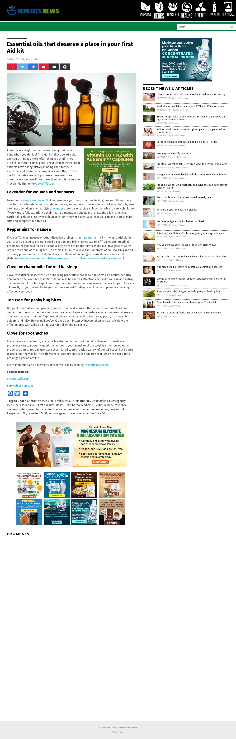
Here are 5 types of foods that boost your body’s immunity (189, 312)
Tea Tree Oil (97, 413)
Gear (68, 405)
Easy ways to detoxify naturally (174, 153)
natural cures (53, 409)
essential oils (28, 405)
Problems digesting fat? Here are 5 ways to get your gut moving (192, 164)
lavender (57, 208)
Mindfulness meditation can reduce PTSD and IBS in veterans (190, 106)
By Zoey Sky (174, 123)
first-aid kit (56, 405)
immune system (17, 409)
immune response (115, 405)
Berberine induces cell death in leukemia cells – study (187, 141)
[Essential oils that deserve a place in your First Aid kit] (33, 15)
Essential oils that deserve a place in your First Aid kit (186, 302)
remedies (34, 413)
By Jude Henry (175, 271)
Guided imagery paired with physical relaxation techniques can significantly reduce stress (191, 118)
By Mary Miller (175, 191)
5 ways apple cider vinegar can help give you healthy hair (188, 291)
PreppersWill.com (42, 183)
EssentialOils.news (96, 365)
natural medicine (74, 409)
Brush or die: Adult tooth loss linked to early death (185, 197)
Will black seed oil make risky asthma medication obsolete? (190, 267)
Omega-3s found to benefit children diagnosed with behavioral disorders (191, 280)
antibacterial (63, 401)
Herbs (98, 405)
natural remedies (97, 409)
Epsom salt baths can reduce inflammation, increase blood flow (191, 256)
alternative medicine (40, 401)
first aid (43, 405)
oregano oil (117, 409)
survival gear (57, 413)
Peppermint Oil (16, 413)
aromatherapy (82, 401)
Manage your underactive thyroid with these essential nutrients (191, 174)
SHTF (44, 413)
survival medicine (77, 413)
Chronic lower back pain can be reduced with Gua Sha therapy (191, 94)
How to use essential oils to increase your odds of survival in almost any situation (70, 258)
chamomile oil (101, 401)
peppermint (91, 237)
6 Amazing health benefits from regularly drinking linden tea (190, 233)
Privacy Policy (118, 732)
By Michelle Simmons (178, 98)
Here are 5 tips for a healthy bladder (177, 209)
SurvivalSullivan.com (20, 385)
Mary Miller (32, 59)
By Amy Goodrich (176, 201)
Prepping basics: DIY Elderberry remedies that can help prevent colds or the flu (192, 186)
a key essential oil (33, 200)
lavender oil (36, 409)
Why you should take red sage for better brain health (186, 244)
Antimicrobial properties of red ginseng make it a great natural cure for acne (191, 131)
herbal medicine (82, 405)
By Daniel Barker (176, 260)
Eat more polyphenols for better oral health (181, 221)
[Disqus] (71, 582)
